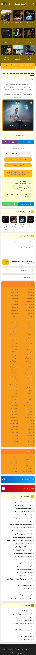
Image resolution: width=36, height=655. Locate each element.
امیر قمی (30, 313)
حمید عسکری (29, 340)
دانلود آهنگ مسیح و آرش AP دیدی (23, 585)
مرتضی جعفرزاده (28, 418)
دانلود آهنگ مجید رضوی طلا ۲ (24, 640)
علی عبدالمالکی (28, 379)
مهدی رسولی (14, 466)
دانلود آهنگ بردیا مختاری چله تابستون (22, 560)
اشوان (15, 301)
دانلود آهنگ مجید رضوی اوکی (24, 636)
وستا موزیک (10, 649)
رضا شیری (14, 346)
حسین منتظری (13, 334)
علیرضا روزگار (29, 388)
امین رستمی (14, 313)
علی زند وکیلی (13, 376)
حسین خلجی (29, 457)
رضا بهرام (30, 346)
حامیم (31, 331)
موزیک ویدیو (27, 277)
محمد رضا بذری (13, 472)
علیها (16, 391)
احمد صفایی (29, 301)
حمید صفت (14, 337)
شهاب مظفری (14, 370)
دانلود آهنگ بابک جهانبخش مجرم (23, 544)
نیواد (15, 438)
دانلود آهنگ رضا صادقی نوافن (24, 627)
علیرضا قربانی (29, 391)
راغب (15, 343)
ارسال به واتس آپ (8, 204)
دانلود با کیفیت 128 (17, 165)
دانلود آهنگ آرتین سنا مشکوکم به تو (23, 553)
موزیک (28, 87)
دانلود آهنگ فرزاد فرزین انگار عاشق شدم (22, 617)
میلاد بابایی (29, 432)
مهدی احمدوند (13, 423)
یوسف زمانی (29, 444)
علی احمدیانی (13, 373)
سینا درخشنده (13, 364)
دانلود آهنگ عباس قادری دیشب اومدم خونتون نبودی (18, 598)
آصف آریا (30, 295)
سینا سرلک (30, 367)
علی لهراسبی (14, 379)
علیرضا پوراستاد (13, 385)
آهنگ (25, 84)
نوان (31, 438)
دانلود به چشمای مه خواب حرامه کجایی (22, 611)
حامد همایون (13, 328)
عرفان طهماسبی (28, 373)
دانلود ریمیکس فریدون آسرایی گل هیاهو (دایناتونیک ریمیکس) (19, 580)
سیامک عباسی (29, 361)
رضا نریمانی (29, 463)
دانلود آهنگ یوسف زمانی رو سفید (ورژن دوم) (20, 524)
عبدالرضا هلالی (13, 463)
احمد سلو (14, 298)
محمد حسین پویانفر (27, 472)
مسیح (30, 420)
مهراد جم (30, 429)
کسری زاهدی (14, 397)
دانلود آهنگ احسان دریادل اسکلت (23, 630)
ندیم (15, 435)
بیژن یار (30, 325)
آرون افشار (30, 292)
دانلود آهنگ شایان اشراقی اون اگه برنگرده (21, 550)
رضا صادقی (29, 349)
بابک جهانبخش (28, 319)
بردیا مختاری (29, 322)
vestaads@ (9, 65)
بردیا (16, 319)
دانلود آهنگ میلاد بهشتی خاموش (23, 502)
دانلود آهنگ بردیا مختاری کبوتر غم (23, 556)
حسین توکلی (29, 334)
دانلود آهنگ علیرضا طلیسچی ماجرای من (22, 592)
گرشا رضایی (29, 400)
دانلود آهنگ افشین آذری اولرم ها (24, 515)
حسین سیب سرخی (12, 457)
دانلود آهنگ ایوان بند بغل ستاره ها (23, 518)
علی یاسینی (29, 385)
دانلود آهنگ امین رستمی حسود (24, 563)
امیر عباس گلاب (28, 310)
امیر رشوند (14, 307)
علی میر (15, 382)
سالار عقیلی (14, 352)
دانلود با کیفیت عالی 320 (16, 160)
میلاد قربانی (14, 432)
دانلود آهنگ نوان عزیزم (26, 588)
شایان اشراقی (29, 370)
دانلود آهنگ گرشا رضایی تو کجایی (23, 547)
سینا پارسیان (29, 364)
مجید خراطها (29, 403)
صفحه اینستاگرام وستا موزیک (26, 488)
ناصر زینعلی (29, 435)
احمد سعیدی (29, 298)
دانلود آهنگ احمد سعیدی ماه (24, 569)
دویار (31, 343)
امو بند (30, 307)
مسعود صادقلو (13, 418)
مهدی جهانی (29, 426)
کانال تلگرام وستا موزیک (28, 480)
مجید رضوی (14, 403)
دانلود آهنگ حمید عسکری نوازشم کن (23, 508)
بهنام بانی (14, 322)
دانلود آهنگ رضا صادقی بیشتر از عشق (22, 614)
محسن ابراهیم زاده (28, 406)
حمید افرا (30, 337)
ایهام (31, 316)
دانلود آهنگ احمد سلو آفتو (25, 576)
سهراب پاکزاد (14, 355)
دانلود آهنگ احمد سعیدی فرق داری (23, 620)
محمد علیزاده (29, 412)
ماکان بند (14, 400)
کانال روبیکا (8, 142)
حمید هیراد (14, 340)
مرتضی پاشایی (13, 415)
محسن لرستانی (28, 409)
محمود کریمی (29, 469)
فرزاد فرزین (14, 394)
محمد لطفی (29, 415)
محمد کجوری (13, 412)
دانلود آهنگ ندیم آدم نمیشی (25, 521)
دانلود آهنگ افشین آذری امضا (24, 572)
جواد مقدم (14, 460)
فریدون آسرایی (29, 397)
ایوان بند (15, 316)
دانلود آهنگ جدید (25, 270)
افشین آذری (14, 304)
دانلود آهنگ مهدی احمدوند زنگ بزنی (22, 633)
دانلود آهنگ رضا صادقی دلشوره (24, 566)
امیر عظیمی (14, 310)
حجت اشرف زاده (13, 331)
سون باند (14, 358)
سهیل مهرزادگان (28, 358)
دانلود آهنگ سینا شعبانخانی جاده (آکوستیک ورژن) (19, 540)
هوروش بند (29, 441)
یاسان (15, 441)
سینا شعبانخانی (13, 367)
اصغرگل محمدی (28, 304)
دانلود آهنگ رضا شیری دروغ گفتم (23, 534)
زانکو (31, 352)
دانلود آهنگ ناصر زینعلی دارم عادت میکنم (21, 531)
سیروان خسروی (13, 361)
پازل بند (15, 325)
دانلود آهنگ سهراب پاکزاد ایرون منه (23, 528)
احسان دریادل (13, 295)
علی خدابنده (29, 376)
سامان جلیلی (29, 355)
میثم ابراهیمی (13, 429)
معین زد (30, 423)
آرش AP (30, 289)
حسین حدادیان (28, 460)
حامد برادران (29, 328)
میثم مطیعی (14, 469)
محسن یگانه (14, 409)
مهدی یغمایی (13, 426)
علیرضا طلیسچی (13, 388)
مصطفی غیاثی (13, 420)
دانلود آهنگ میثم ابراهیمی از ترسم (23, 505)
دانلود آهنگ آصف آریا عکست (25, 595)
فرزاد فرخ (30, 394)
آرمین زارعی (14, 289)
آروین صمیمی (13, 292)
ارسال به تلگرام (25, 204)
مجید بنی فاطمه (28, 466)
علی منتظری (29, 382)
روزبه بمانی (14, 349)
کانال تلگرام (25, 142)
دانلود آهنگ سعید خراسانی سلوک (23, 512)
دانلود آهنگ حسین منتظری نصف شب (22, 623)
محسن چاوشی (13, 406)
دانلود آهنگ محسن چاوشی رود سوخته (22, 537)
